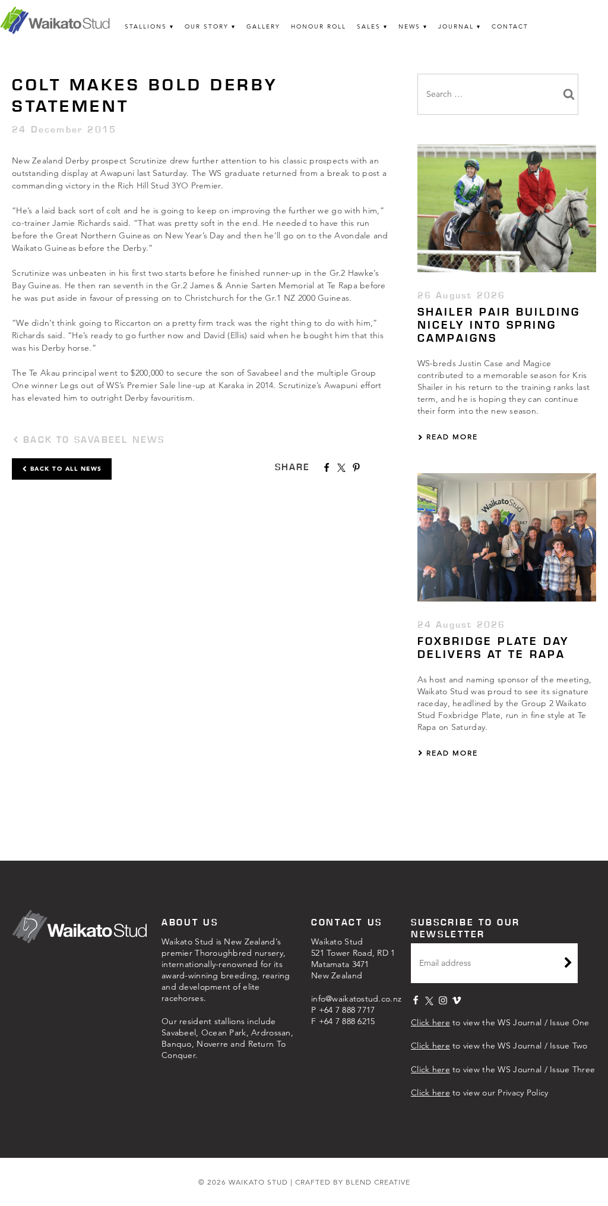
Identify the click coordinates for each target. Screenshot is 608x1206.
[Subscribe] (568, 964)
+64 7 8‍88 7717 (347, 1010)
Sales (369, 26)
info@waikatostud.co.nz (356, 998)
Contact (510, 26)
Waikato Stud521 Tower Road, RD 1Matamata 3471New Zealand (353, 958)
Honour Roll (318, 26)
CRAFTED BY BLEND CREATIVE (352, 1181)
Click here (430, 1022)
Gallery (263, 26)
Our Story (207, 26)
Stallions (146, 26)
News (409, 26)
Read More (450, 436)
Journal (456, 26)
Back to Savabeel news (91, 439)
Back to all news (64, 469)
